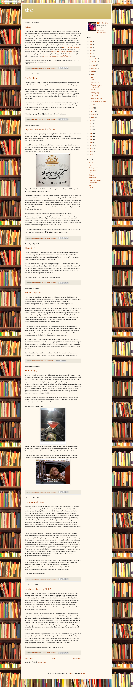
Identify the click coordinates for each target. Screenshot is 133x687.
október (93, 65)
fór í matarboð (55, 51)
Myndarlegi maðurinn (95, 180)
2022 (91, 50)
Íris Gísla (91, 175)
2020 (91, 56)
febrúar (93, 114)
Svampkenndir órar (34, 502)
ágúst (93, 71)
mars (93, 111)
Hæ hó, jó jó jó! (33, 292)
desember (94, 59)
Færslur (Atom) (42, 662)
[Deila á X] (63, 68)
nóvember (94, 62)
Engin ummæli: (51, 68)
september (94, 68)
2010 (91, 148)
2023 (91, 47)
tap (90, 185)
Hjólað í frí (30, 248)
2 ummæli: (50, 360)
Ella (90, 165)
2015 (91, 133)
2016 (91, 130)
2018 (91, 124)
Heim (53, 658)
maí (92, 105)
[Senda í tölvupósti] (59, 68)
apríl (92, 108)
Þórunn (91, 187)
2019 (91, 121)
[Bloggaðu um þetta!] (61, 68)
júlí (92, 74)
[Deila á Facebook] (65, 68)
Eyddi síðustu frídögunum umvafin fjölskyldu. (57, 56)
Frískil (28, 27)
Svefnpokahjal (32, 78)
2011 (91, 145)
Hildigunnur (92, 170)
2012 (91, 142)
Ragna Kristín (93, 183)
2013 (91, 139)
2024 (91, 44)
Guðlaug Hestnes (94, 168)
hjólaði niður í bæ (66, 51)
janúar (93, 117)
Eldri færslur (77, 658)
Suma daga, (31, 370)
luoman (71, 673)
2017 (91, 127)
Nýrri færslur (29, 658)
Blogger (83, 673)
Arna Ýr (91, 163)
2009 (91, 151)
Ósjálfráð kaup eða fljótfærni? (40, 129)
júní (92, 77)
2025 (91, 41)
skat (29, 9)
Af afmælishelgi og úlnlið (38, 589)
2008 (91, 154)
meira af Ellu (92, 178)
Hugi (90, 173)
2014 (91, 136)
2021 (91, 53)
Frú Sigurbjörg (103, 23)
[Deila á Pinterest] (67, 68)
